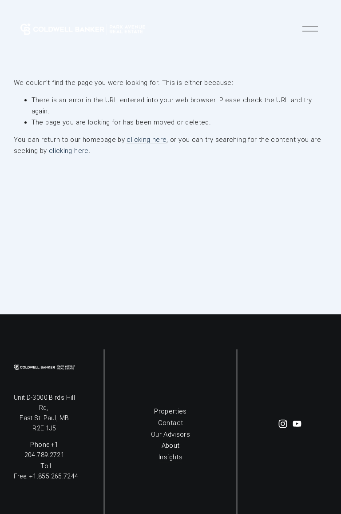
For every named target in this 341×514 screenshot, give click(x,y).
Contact (170, 423)
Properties (170, 411)
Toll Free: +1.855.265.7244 (46, 471)
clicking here (147, 140)
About (171, 446)
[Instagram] (282, 423)
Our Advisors (170, 434)
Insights (170, 457)
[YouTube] (297, 423)
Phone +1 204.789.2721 (44, 449)
